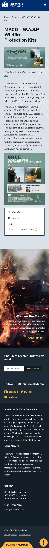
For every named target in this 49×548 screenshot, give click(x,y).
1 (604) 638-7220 (13, 505)
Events (14, 17)
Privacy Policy (10, 534)
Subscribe (33, 368)
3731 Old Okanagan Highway (27, 101)
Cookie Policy (25, 534)
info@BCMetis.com (14, 509)
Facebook (12, 392)
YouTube (12, 397)
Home (6, 17)
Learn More (35, 338)
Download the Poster (21, 229)
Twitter (27, 392)
